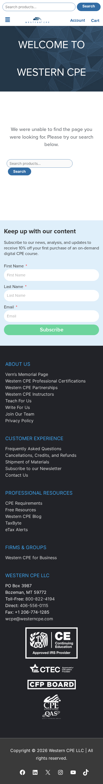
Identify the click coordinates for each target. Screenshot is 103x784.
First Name (14, 266)
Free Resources (20, 509)
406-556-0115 (34, 605)
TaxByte (13, 523)
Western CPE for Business (31, 557)
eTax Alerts (16, 529)
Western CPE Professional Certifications (45, 381)
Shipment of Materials (27, 461)
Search (88, 6)
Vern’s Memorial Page (26, 374)
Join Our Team (19, 414)
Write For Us (17, 407)
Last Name (14, 286)
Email (9, 307)
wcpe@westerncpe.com (29, 618)
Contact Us (16, 475)
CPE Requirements (23, 503)
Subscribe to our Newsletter (33, 468)
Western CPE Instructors (29, 394)
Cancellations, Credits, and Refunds (40, 455)
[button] (8, 19)
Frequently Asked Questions (33, 448)
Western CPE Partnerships (31, 387)
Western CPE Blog (23, 516)
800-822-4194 (40, 598)
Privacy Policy (19, 420)
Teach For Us (18, 400)
